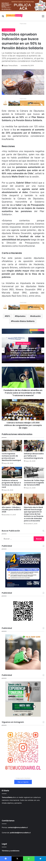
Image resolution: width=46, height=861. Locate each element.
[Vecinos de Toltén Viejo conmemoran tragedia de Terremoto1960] (34, 472)
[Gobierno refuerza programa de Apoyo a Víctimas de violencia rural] (12, 472)
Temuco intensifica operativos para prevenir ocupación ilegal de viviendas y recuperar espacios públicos (23, 353)
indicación (36, 316)
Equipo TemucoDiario (11, 65)
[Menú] (43, 17)
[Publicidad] (23, 5)
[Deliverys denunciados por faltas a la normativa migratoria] (34, 445)
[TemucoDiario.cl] (14, 16)
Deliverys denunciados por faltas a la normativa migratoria (34, 455)
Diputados (20, 316)
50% (8, 316)
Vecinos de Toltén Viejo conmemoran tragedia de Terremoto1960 (34, 482)
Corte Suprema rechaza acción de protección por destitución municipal (11, 457)
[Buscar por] (3, 17)
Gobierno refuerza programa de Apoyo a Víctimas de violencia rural (11, 483)
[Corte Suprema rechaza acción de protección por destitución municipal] (12, 445)
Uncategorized (8, 30)
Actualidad (23, 344)
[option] (23, 350)
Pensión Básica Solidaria (23, 321)
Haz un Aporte (23, 782)
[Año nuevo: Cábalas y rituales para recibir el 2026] (12, 499)
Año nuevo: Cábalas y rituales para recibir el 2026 (11, 509)
